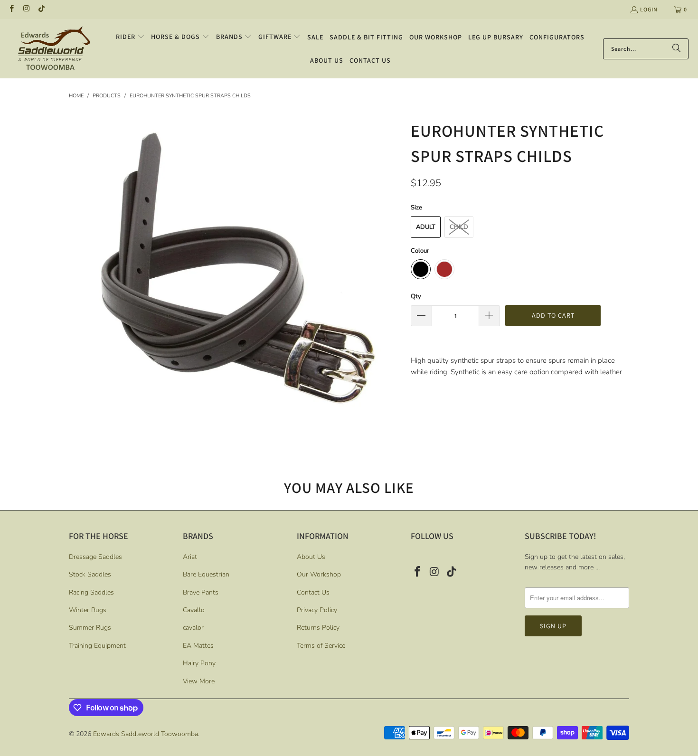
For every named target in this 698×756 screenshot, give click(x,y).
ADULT (425, 227)
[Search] (677, 48)
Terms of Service (321, 645)
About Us (311, 556)
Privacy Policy (317, 609)
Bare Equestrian (206, 574)
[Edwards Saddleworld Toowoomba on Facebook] (11, 9)
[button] (130, 37)
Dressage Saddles (95, 556)
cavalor (193, 627)
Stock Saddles (90, 574)
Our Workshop (319, 574)
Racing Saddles (91, 592)
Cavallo (194, 609)
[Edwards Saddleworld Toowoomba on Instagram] (26, 9)
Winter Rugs (87, 609)
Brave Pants (200, 592)
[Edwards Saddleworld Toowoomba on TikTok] (41, 9)
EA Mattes (198, 645)
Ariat (190, 556)
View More (199, 681)
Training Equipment (97, 645)
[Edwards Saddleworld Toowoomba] (53, 49)
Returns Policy (318, 627)
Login (649, 9)
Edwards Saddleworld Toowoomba (145, 733)
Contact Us (313, 592)
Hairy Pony (199, 663)
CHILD (459, 227)
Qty (416, 296)
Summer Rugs (90, 627)
